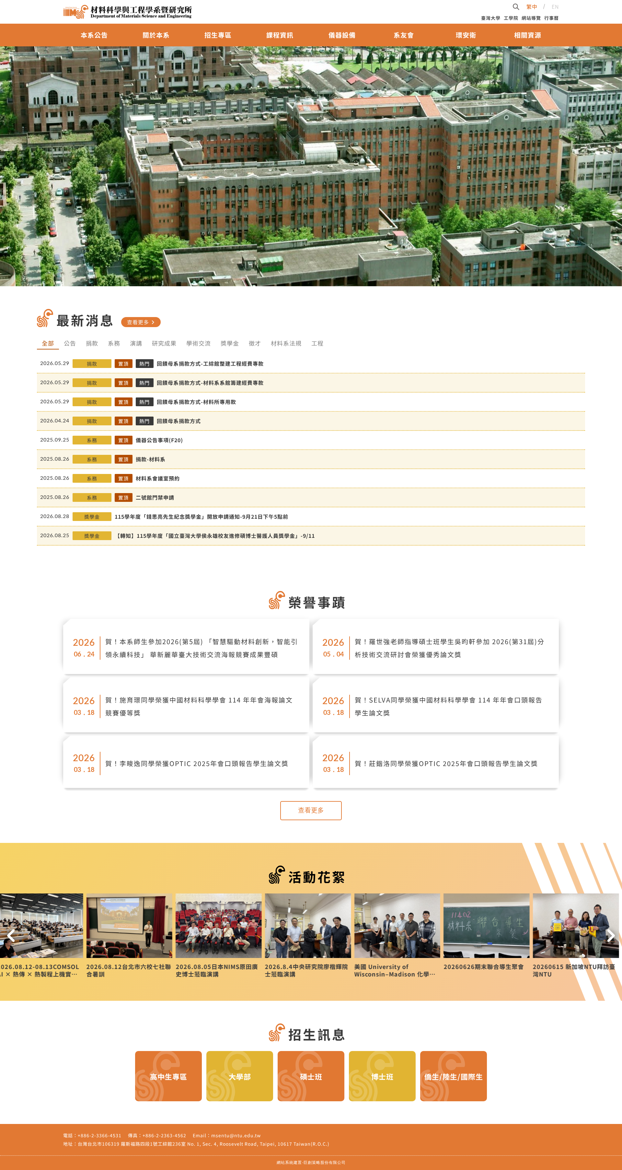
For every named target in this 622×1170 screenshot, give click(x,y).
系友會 (404, 35)
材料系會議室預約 (158, 478)
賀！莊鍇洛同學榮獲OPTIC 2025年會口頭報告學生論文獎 (446, 763)
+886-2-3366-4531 (99, 1135)
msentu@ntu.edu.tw (236, 1135)
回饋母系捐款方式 (179, 421)
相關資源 (527, 35)
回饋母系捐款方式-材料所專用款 (196, 402)
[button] (11, 935)
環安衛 (466, 35)
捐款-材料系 (151, 459)
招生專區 (218, 35)
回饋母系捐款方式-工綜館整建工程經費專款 (210, 363)
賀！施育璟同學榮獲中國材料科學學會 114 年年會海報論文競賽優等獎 (199, 706)
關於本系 (156, 35)
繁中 (531, 6)
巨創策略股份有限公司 (325, 1162)
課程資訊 (280, 35)
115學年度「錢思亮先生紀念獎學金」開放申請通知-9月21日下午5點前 (201, 516)
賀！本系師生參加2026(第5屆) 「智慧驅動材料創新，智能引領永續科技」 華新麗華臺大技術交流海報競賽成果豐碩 (201, 648)
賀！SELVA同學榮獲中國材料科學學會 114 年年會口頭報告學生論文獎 (449, 706)
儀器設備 (342, 35)
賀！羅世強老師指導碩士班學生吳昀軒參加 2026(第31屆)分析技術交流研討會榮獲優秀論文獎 (450, 648)
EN (555, 6)
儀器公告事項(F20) (159, 440)
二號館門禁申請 (155, 497)
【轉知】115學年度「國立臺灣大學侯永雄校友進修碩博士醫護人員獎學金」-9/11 (215, 535)
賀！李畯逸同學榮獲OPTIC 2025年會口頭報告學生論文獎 (197, 763)
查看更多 (142, 322)
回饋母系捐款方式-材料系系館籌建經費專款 (210, 382)
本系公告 (94, 35)
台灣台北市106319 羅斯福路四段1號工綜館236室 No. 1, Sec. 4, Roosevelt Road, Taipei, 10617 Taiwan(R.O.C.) (203, 1143)
